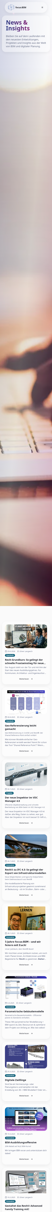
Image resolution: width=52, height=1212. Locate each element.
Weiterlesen (24, 679)
